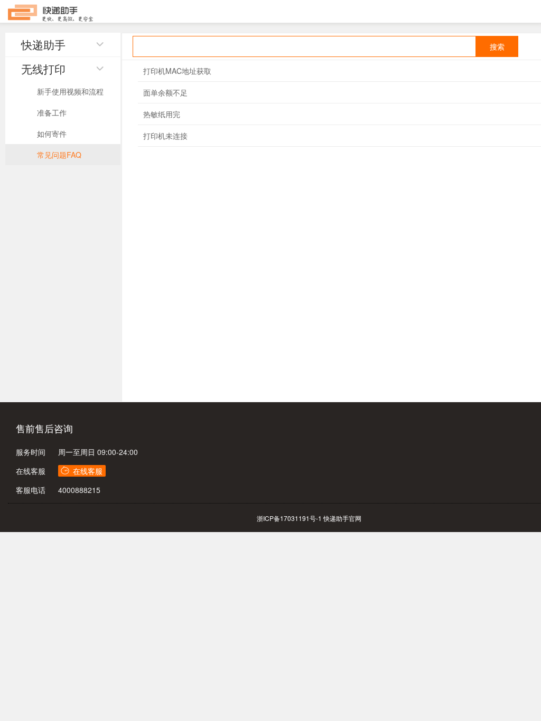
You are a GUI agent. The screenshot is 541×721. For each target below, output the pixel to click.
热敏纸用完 (161, 114)
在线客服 (30, 471)
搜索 (497, 46)
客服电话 (30, 490)
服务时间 (30, 452)
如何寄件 (52, 133)
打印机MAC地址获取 (177, 70)
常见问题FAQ (59, 154)
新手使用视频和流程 (70, 91)
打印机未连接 (165, 135)
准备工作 (52, 112)
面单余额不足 (165, 92)
